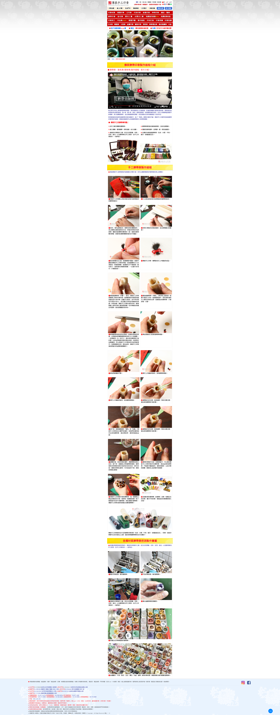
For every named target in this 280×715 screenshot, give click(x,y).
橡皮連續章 (163, 24)
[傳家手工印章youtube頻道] (163, 4)
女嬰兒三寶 (139, 16)
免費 (162, 28)
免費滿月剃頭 (152, 16)
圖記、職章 (165, 12)
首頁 (113, 59)
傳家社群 (160, 8)
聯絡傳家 (136, 8)
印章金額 (111, 8)
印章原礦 (159, 20)
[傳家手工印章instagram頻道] (167, 4)
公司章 (129, 12)
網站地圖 (159, 2)
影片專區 (168, 8)
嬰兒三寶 (128, 16)
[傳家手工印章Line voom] (171, 4)
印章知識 (168, 20)
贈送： (139, 28)
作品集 (122, 20)
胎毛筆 (120, 16)
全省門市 (128, 8)
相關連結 (149, 2)
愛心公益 (144, 2)
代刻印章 (137, 12)
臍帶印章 (112, 16)
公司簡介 (144, 8)
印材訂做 (150, 20)
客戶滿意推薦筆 (118, 28)
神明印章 (155, 12)
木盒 (170, 24)
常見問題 (154, 2)
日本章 (110, 24)
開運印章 (120, 12)
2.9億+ (139, 2)
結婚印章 (146, 12)
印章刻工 (111, 20)
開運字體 (132, 20)
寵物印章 (138, 24)
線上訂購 (119, 8)
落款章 (145, 24)
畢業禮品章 (153, 24)
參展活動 (152, 8)
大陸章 (123, 24)
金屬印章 (130, 24)
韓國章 (116, 24)
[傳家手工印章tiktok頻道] (169, 4)
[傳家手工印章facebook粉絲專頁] (165, 4)
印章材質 (111, 12)
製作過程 (141, 20)
